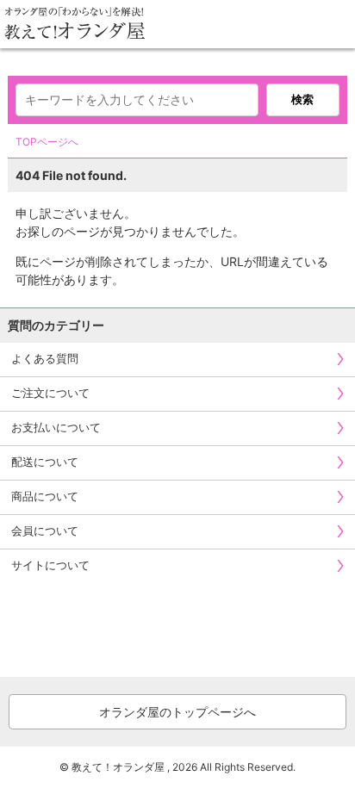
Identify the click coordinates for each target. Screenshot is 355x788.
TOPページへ (47, 141)
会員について (44, 530)
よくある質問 (44, 358)
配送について (44, 461)
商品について (44, 496)
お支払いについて (56, 427)
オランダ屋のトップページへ (177, 711)
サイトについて (50, 565)
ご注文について (50, 393)
